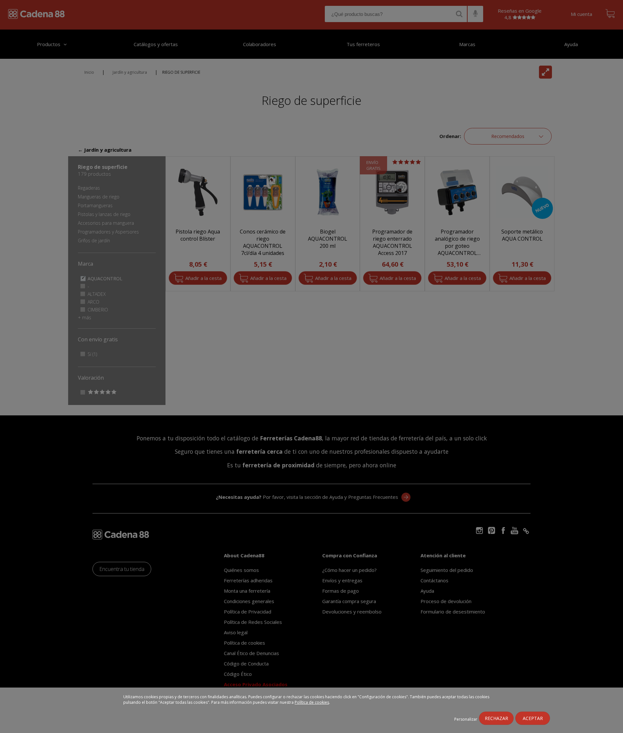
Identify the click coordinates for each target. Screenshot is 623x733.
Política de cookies (312, 702)
